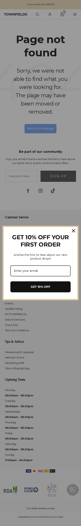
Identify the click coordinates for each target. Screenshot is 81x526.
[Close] (74, 231)
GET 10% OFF (40, 287)
